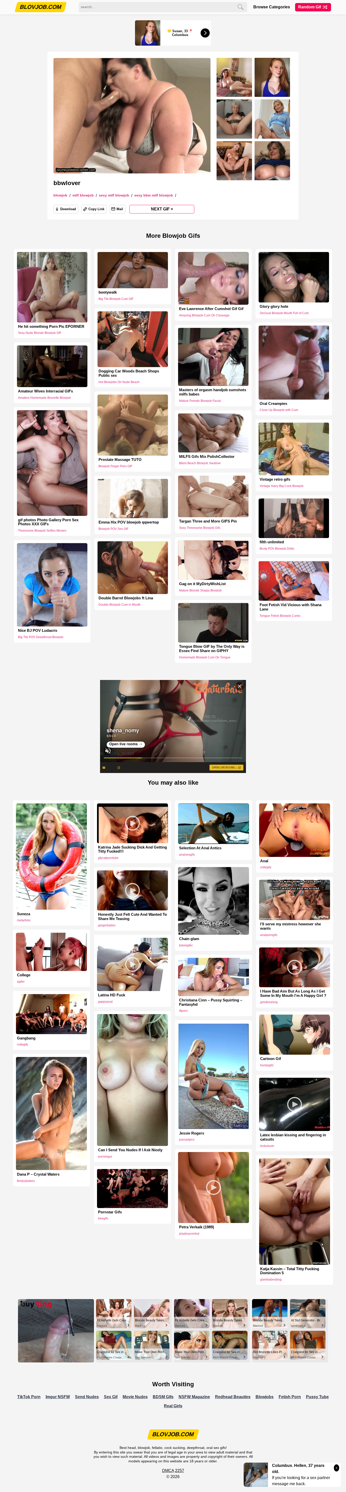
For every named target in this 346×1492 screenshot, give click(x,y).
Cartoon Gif (270, 1059)
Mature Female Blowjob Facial (200, 401)
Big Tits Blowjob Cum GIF (116, 299)
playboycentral (189, 1233)
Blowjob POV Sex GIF (113, 529)
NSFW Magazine (194, 1397)
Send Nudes (87, 1397)
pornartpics (187, 1139)
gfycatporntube (108, 858)
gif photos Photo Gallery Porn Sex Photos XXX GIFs (48, 522)
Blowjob (60, 195)
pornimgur (105, 1156)
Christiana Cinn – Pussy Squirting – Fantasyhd (210, 1002)
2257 (179, 1470)
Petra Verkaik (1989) (196, 1227)
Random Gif (310, 7)
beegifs (103, 1218)
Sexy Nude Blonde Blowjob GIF (39, 333)
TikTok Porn (29, 1397)
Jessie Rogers (191, 1133)
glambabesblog (271, 1279)
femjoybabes (26, 1181)
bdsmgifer (186, 945)
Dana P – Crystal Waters (38, 1174)
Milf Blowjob (83, 195)
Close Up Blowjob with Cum (279, 410)
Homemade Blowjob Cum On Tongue (204, 657)
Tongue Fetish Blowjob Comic (280, 615)
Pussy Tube (317, 1397)
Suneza (23, 914)
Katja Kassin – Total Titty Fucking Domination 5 (289, 1271)
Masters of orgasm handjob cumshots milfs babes (212, 392)
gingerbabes (107, 925)
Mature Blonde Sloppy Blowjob (200, 590)
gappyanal (105, 1001)
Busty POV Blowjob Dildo (277, 548)
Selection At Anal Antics (200, 848)
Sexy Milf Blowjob (114, 195)
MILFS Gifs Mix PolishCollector (207, 457)
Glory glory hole (274, 306)
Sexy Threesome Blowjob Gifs (199, 528)
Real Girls (173, 1406)
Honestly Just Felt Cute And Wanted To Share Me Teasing (132, 916)
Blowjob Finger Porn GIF (115, 466)
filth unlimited (272, 542)
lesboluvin (267, 1146)
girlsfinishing (269, 1002)
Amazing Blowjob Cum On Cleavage (204, 315)
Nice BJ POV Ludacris (37, 630)
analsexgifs (187, 854)
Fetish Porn (290, 1397)
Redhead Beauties (233, 1397)
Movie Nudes (135, 1397)
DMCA (168, 1470)
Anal (264, 861)
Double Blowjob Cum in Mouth (120, 604)
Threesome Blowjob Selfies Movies (42, 530)
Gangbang (26, 1038)
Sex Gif (111, 1397)
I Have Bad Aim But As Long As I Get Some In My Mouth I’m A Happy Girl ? (293, 993)
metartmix (23, 920)
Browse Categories (271, 7)
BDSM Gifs (163, 1397)
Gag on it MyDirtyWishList (202, 584)
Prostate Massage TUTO (120, 460)
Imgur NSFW (58, 1397)
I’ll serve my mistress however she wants (290, 926)
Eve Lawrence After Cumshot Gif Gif (211, 309)
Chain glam (189, 939)
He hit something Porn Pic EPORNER (51, 327)
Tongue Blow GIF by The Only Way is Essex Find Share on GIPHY (211, 649)
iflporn (183, 1011)
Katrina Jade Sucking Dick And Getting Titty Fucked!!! (132, 849)
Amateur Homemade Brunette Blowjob (44, 397)
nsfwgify (265, 867)
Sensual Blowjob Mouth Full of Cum (284, 313)
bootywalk (108, 292)
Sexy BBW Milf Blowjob (153, 195)
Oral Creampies (273, 404)
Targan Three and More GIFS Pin (208, 521)
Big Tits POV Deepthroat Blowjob (40, 637)
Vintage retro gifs (275, 479)
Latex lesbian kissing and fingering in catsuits (293, 1137)
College (23, 975)
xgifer (21, 981)
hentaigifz (267, 1065)
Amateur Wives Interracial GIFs (45, 391)
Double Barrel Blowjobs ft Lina (126, 598)
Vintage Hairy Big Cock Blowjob (281, 486)
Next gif (162, 209)
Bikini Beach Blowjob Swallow (200, 463)
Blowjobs (265, 1397)
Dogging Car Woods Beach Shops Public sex (129, 373)
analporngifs (268, 935)
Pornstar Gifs (110, 1212)
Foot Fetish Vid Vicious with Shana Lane (290, 607)
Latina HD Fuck (111, 995)
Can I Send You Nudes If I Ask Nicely (130, 1150)
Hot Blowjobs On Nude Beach (119, 382)
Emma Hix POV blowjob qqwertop (129, 522)
